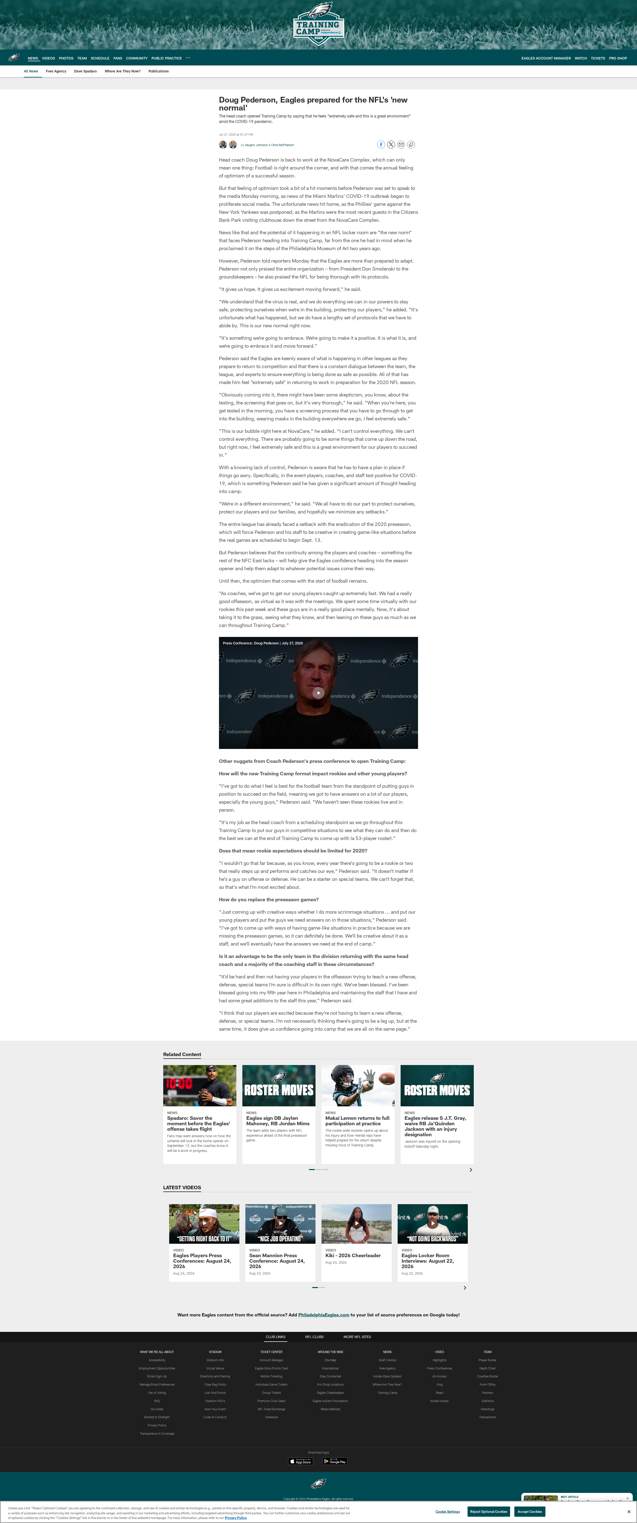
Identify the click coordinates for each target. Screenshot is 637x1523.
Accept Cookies (530, 1511)
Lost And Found (215, 1392)
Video (439, 1352)
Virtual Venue (215, 1368)
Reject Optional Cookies (488, 1511)
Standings (487, 1409)
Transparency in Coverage (157, 1433)
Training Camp (387, 1392)
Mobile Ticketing (271, 1376)
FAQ (157, 1401)
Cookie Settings (448, 1511)
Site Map (330, 1360)
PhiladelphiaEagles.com (323, 1314)
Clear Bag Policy (215, 1384)
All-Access (439, 1376)
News (387, 1352)
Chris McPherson (282, 145)
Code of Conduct (215, 1417)
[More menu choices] (188, 58)
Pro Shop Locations (330, 1384)
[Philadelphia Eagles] (318, 1484)
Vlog (439, 1384)
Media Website (330, 1409)
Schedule (271, 1417)
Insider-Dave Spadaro (387, 1376)
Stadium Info (215, 1360)
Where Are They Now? (387, 1384)
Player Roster (487, 1360)
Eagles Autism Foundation (330, 1401)
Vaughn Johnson (256, 145)
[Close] (629, 1511)
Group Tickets (271, 1392)
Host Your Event (215, 1409)
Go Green (157, 1409)
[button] (318, 693)
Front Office (487, 1384)
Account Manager (271, 1360)
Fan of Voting (157, 1392)
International (330, 1368)
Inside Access (439, 1401)
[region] (318, 1512)
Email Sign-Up (157, 1376)
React (439, 1392)
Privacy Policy (157, 1425)
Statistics (487, 1401)
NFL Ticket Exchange (271, 1409)
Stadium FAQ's (215, 1401)
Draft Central (387, 1360)
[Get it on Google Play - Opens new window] (335, 1464)
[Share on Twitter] (391, 147)
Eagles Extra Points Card (271, 1368)
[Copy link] (411, 145)
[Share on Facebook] (381, 147)
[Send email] (401, 147)
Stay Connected (330, 1376)
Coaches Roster (487, 1376)
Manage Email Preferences (157, 1384)
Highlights (439, 1360)
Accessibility (157, 1360)
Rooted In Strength (157, 1417)
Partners (487, 1392)
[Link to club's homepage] (14, 57)
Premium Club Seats (271, 1401)
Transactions (487, 1417)
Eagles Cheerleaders (330, 1392)
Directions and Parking (215, 1376)
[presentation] (472, 1170)
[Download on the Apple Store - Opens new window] (300, 1462)
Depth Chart (487, 1368)
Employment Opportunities (157, 1368)
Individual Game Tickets (271, 1384)
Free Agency (387, 1368)
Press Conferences (439, 1368)
